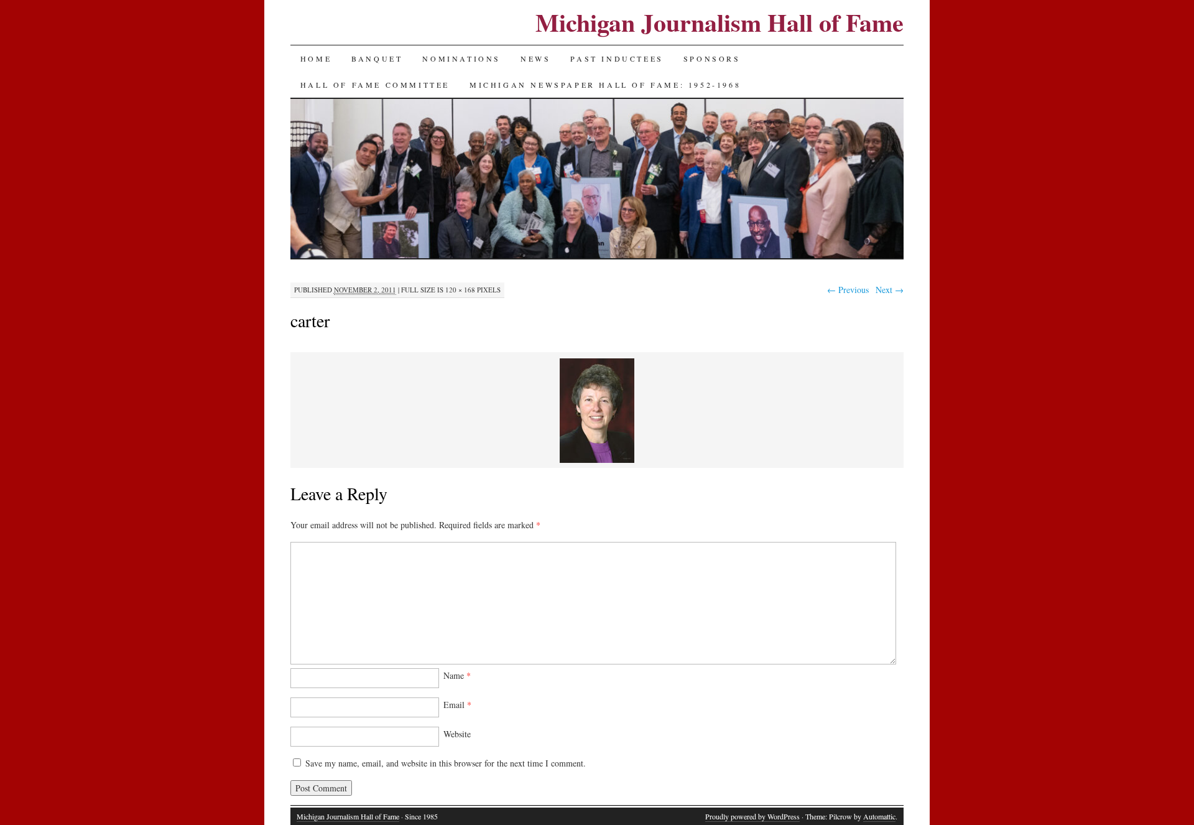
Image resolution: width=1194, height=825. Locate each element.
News (535, 58)
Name (457, 675)
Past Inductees (616, 58)
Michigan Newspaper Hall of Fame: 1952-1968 (605, 85)
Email (457, 705)
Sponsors (712, 58)
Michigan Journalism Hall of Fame (719, 22)
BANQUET (376, 58)
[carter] (597, 461)
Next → (890, 290)
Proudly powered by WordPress (752, 816)
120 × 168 (460, 289)
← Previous (848, 290)
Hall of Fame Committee (375, 85)
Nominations (461, 58)
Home (315, 58)
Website (457, 734)
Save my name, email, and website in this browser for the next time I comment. (445, 763)
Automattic (879, 816)
